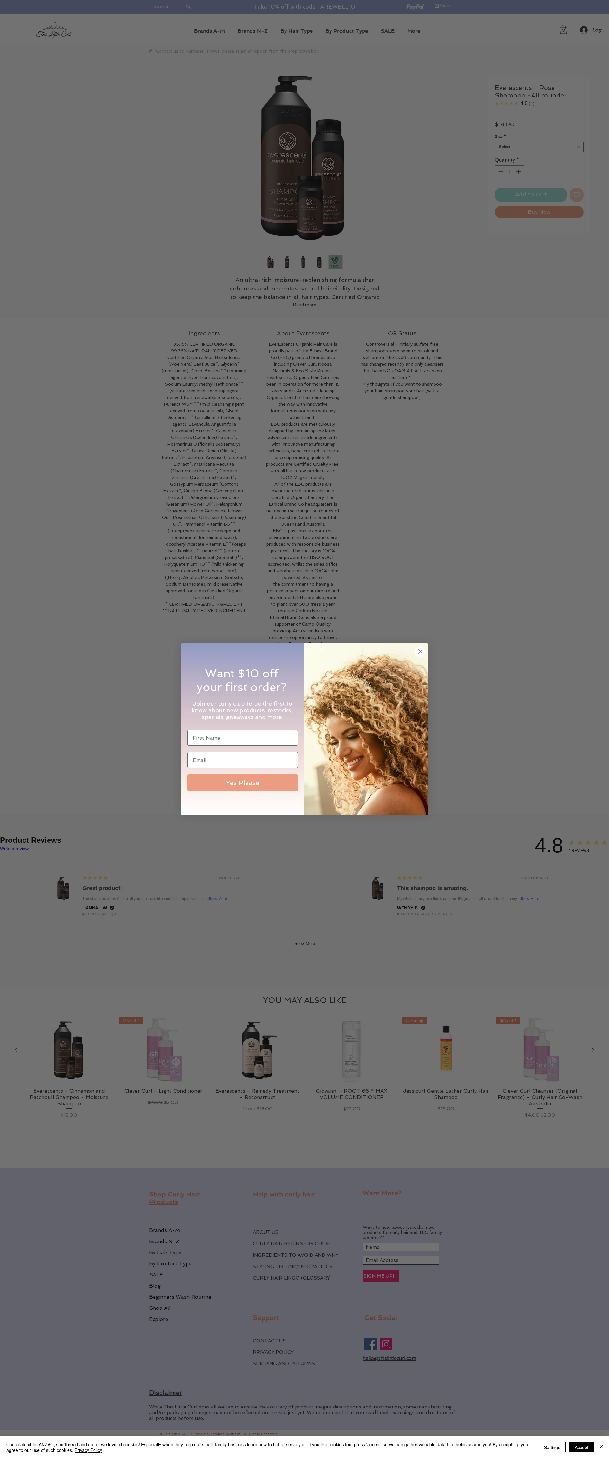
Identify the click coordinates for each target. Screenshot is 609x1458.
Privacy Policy (88, 1450)
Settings (552, 1447)
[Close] (601, 1447)
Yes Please (242, 783)
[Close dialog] (420, 651)
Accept (581, 1447)
